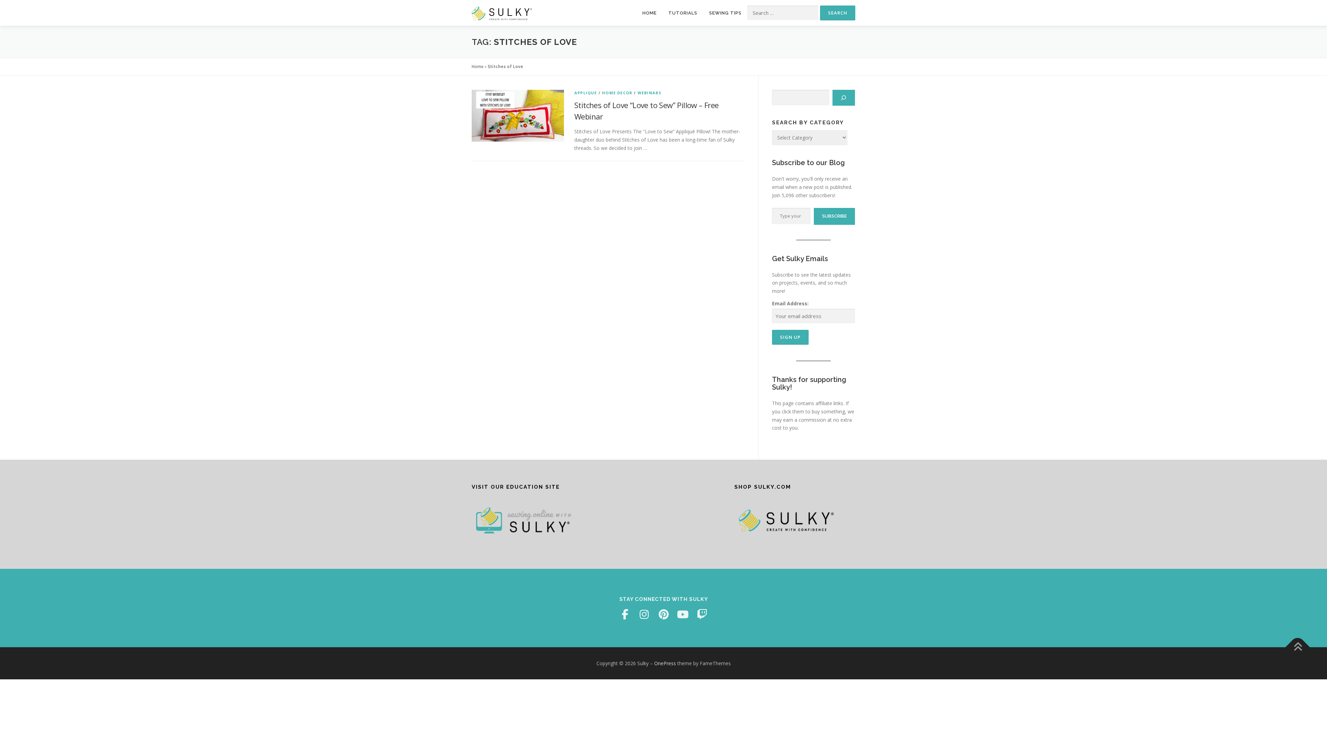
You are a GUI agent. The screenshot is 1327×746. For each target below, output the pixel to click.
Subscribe (834, 216)
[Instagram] (644, 614)
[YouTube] (683, 614)
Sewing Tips (725, 13)
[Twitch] (702, 614)
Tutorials (682, 13)
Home (649, 13)
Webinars (650, 92)
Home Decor (617, 92)
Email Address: (790, 303)
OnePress (665, 663)
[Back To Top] (1298, 647)
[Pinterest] (663, 614)
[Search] (843, 98)
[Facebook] (625, 614)
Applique (585, 92)
